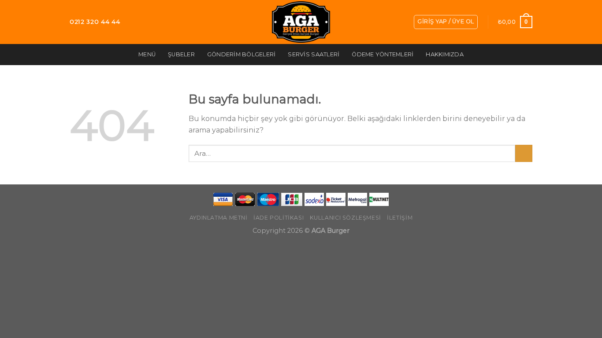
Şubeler (181, 54)
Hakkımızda (445, 54)
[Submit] (523, 153)
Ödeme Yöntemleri (382, 54)
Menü (147, 54)
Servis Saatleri (313, 54)
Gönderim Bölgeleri (241, 54)
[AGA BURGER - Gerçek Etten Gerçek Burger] (301, 22)
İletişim (399, 217)
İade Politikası (278, 217)
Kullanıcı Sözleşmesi (345, 217)
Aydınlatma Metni (219, 217)
